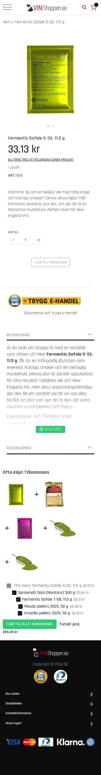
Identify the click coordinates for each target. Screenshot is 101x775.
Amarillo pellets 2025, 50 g (47, 613)
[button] (48, 126)
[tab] (50, 335)
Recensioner (19, 448)
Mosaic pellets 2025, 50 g (46, 606)
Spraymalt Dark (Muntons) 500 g (46, 592)
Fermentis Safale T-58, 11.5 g (47, 599)
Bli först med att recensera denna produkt (41, 160)
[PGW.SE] (46, 7)
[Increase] (38, 240)
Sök (84, 7)
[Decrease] (13, 240)
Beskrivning (18, 335)
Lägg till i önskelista (50, 262)
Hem (7, 22)
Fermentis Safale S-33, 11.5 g (56, 585)
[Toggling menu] (7, 7)
